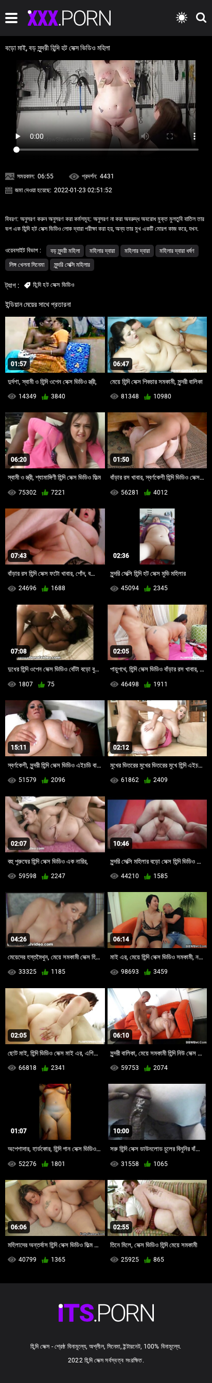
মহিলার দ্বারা (102, 250)
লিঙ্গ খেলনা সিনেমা (26, 264)
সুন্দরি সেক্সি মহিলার (72, 264)
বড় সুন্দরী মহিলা (65, 250)
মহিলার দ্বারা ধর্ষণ (177, 250)
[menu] (11, 18)
